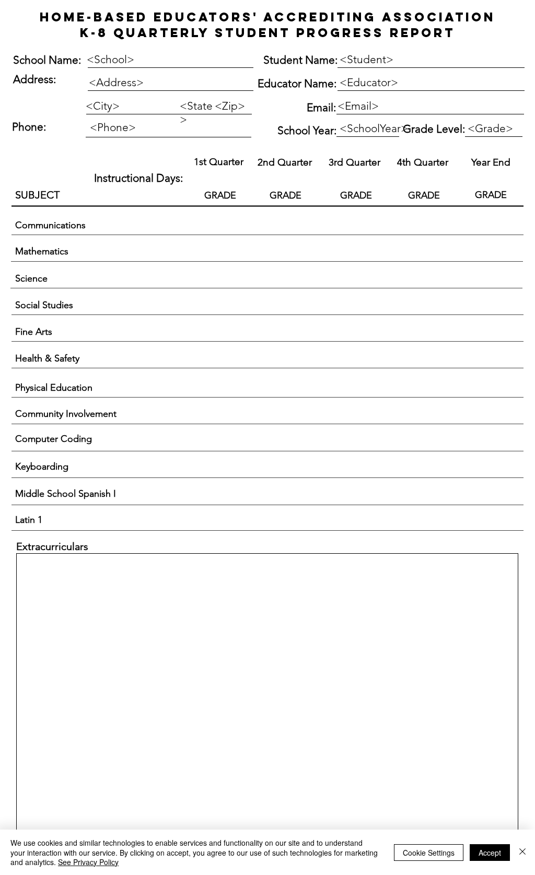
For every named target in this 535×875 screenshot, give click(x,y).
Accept (490, 852)
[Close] (522, 852)
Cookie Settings (429, 852)
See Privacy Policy (88, 862)
